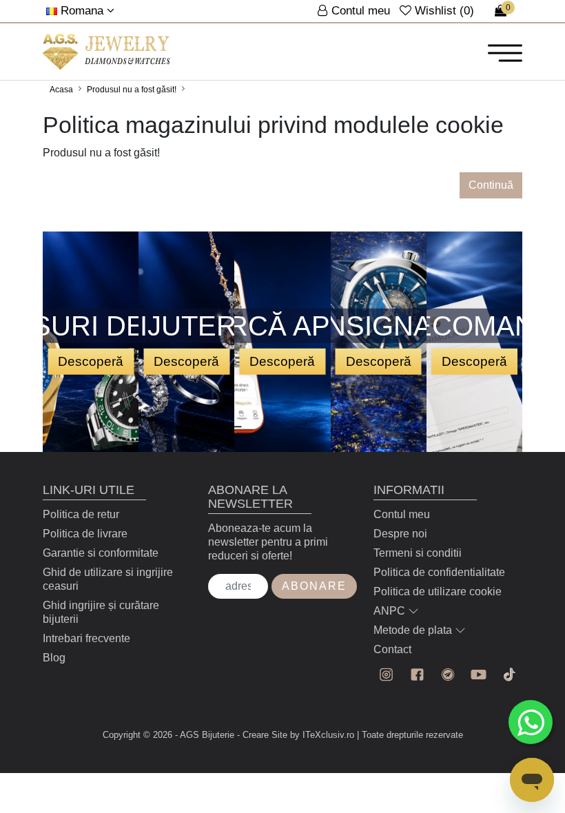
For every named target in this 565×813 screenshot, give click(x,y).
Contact (392, 649)
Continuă (491, 185)
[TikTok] (509, 675)
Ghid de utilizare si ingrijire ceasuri (108, 579)
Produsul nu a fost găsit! (131, 89)
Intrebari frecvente (86, 638)
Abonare (314, 586)
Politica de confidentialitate (439, 572)
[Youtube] (478, 675)
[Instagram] (386, 675)
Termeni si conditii (417, 553)
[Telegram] (448, 675)
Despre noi (400, 533)
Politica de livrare (85, 533)
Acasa (61, 89)
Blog (54, 657)
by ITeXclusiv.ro (322, 735)
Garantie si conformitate (100, 553)
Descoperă (90, 360)
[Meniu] (505, 52)
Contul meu (401, 514)
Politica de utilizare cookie (437, 591)
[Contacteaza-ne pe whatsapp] (530, 722)
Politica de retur (81, 514)
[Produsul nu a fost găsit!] (106, 52)
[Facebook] (417, 675)
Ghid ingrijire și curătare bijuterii (101, 612)
